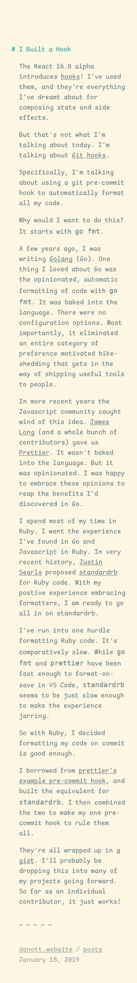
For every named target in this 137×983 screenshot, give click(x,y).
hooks (70, 77)
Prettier (34, 453)
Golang (61, 259)
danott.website (46, 950)
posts (92, 950)
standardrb (98, 572)
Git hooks (89, 155)
